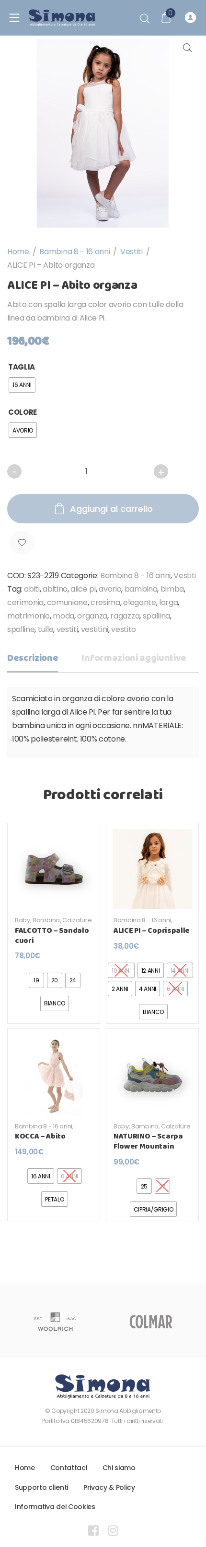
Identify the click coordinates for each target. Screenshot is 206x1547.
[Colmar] (151, 1322)
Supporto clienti (41, 1487)
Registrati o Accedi (192, 17)
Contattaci (68, 1468)
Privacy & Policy (109, 1487)
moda (63, 615)
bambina (141, 588)
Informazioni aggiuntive (133, 658)
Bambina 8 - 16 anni (74, 251)
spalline (20, 629)
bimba (172, 588)
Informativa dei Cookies (55, 1506)
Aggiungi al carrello (111, 509)
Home (18, 251)
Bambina (46, 920)
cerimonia (25, 602)
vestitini (94, 629)
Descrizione (32, 658)
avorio (110, 588)
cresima (105, 602)
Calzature (77, 920)
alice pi (82, 588)
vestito (123, 629)
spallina (156, 615)
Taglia (21, 367)
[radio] (22, 385)
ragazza (124, 615)
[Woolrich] (55, 1322)
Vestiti (131, 251)
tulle (45, 629)
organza (92, 615)
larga (168, 602)
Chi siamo (119, 1468)
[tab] (32, 661)
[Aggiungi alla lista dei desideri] (22, 543)
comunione (67, 602)
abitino (55, 588)
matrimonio (28, 615)
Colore (22, 412)
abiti (31, 588)
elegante (139, 602)
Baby (22, 920)
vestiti (67, 629)
